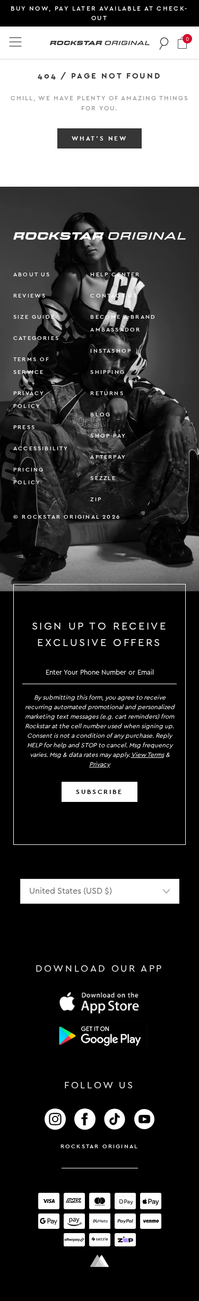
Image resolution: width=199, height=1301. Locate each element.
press (24, 427)
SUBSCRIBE (99, 792)
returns (107, 393)
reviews (29, 296)
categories (36, 338)
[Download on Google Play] (100, 1035)
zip (96, 499)
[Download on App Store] (100, 1002)
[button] (182, 43)
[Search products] (164, 43)
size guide (34, 317)
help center (115, 274)
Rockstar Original (99, 1146)
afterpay (108, 457)
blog (100, 414)
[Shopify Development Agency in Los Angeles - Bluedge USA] (100, 1261)
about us (32, 274)
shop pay (108, 436)
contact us (113, 296)
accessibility (41, 448)
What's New (99, 138)
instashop (111, 351)
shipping (107, 372)
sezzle (103, 478)
